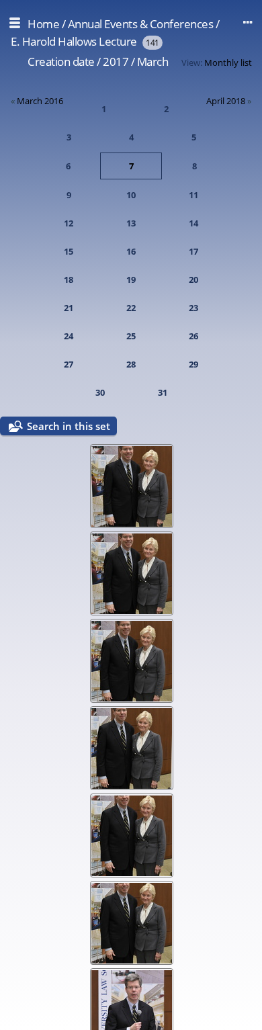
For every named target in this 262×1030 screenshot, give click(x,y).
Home (43, 24)
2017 (115, 61)
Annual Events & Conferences (141, 24)
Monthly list (228, 62)
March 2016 (40, 101)
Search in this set (68, 426)
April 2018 (225, 101)
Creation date (61, 61)
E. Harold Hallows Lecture (74, 41)
